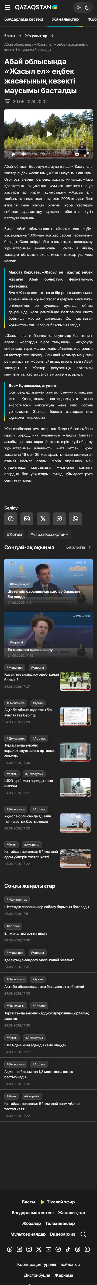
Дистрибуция (37, 1275)
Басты (9, 36)
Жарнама (63, 1275)
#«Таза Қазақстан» (49, 534)
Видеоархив (63, 1234)
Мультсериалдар (28, 1234)
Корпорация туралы (36, 1264)
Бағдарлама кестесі (23, 19)
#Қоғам (14, 534)
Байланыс (70, 1264)
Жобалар (31, 1223)
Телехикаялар (60, 1223)
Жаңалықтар (65, 19)
